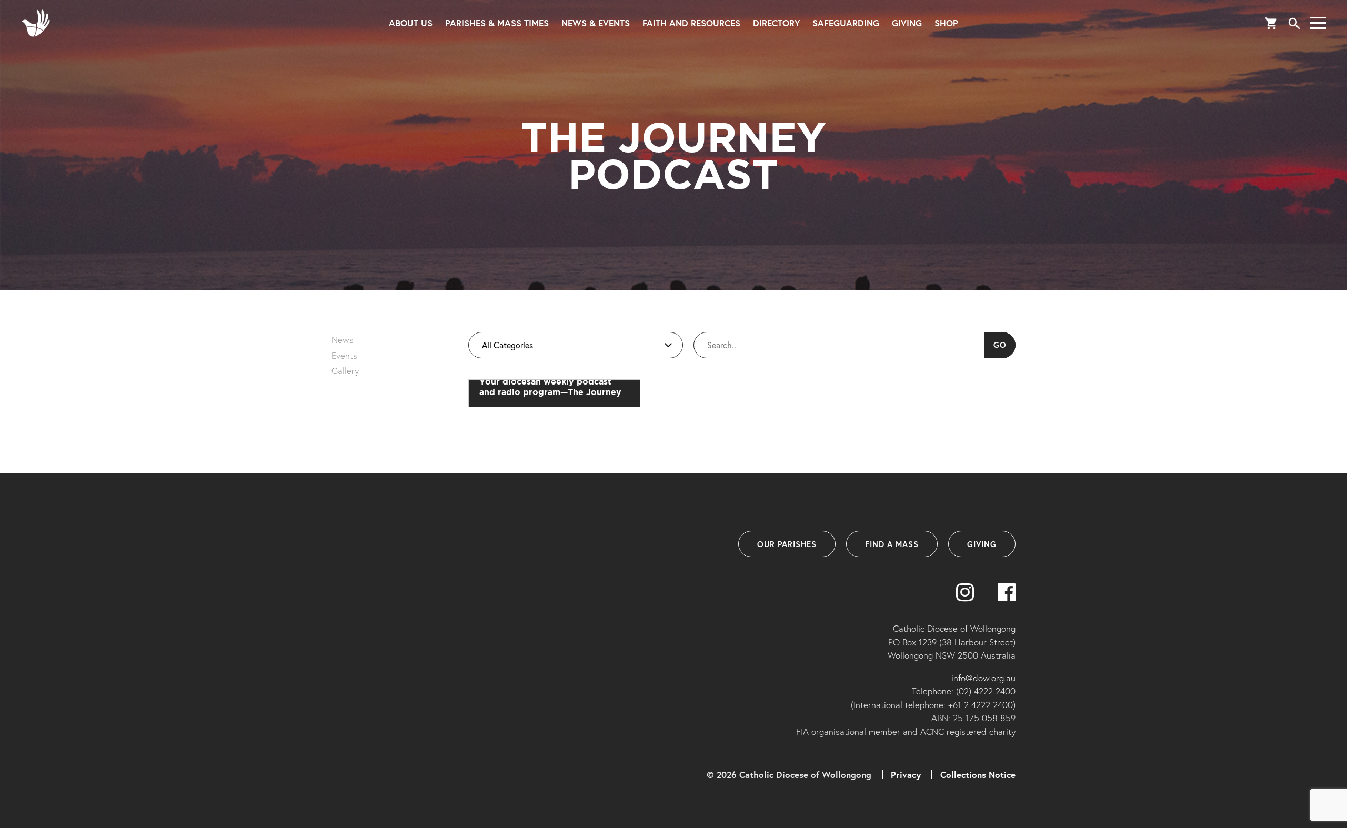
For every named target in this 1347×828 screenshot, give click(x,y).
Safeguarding (845, 22)
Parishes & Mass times (497, 22)
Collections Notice (978, 775)
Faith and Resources (691, 22)
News (342, 340)
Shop (946, 22)
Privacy (906, 775)
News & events (595, 22)
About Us (411, 22)
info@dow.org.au (983, 678)
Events (344, 355)
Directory (776, 22)
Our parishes (787, 544)
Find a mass (892, 544)
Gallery (345, 371)
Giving (907, 22)
